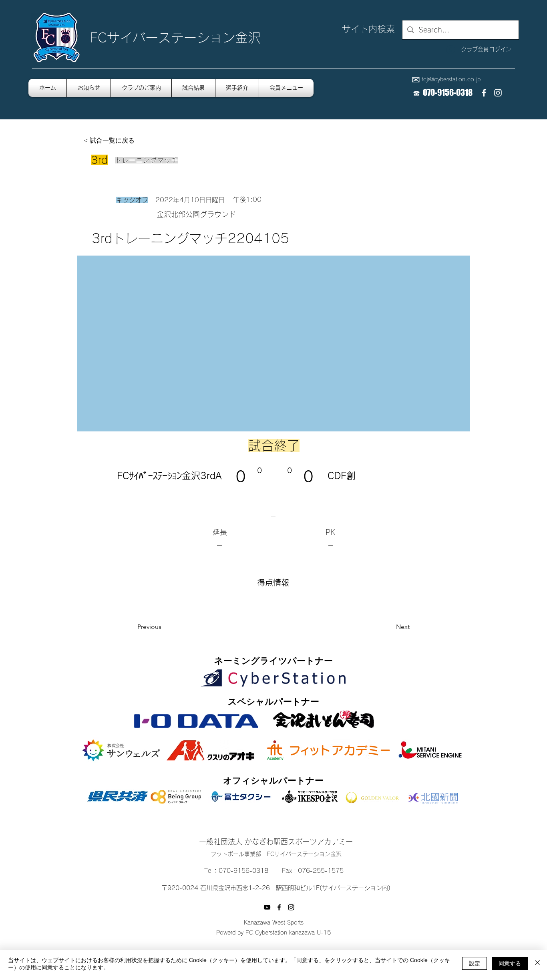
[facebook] (484, 93)
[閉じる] (537, 963)
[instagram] (498, 93)
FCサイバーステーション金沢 (175, 37)
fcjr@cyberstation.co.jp (451, 79)
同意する (510, 963)
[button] (286, 88)
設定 (474, 963)
